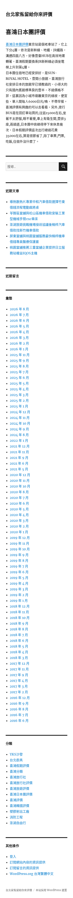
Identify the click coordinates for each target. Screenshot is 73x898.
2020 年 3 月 (19, 521)
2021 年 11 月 (19, 452)
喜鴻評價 (16, 800)
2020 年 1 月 (19, 532)
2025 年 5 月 (19, 383)
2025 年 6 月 (19, 378)
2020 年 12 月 (20, 475)
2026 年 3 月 (19, 338)
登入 (13, 857)
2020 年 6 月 (19, 503)
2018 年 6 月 (19, 641)
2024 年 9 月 (19, 429)
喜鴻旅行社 (18, 777)
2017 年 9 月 (19, 675)
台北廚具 (16, 760)
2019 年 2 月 (19, 595)
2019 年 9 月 (19, 555)
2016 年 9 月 (19, 703)
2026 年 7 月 (19, 315)
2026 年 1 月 (19, 349)
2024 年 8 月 (19, 435)
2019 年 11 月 (19, 543)
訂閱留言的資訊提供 (24, 868)
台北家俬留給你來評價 (29, 14)
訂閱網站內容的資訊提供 (27, 862)
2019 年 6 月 (19, 572)
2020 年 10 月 (20, 486)
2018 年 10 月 (20, 618)
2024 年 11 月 (20, 418)
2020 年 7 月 (19, 498)
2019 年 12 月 (20, 538)
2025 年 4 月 (19, 389)
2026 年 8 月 (19, 309)
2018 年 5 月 (19, 646)
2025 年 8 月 (19, 366)
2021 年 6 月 (19, 463)
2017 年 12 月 (19, 663)
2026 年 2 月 (19, 343)
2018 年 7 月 (19, 635)
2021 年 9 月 (19, 458)
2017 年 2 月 (19, 692)
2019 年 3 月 (19, 589)
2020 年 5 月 (19, 509)
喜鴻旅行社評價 (21, 783)
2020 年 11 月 (20, 480)
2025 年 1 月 (19, 406)
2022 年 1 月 (19, 440)
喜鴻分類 (16, 771)
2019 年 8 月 (19, 561)
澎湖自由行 (18, 823)
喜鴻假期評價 (19, 766)
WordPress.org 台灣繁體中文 (32, 874)
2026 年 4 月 (19, 332)
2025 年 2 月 (19, 400)
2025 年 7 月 (19, 372)
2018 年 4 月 (19, 652)
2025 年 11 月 (20, 355)
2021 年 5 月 (19, 469)
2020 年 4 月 (19, 515)
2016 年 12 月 (20, 698)
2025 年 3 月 (19, 395)
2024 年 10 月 (20, 423)
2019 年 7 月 (19, 566)
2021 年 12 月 (20, 446)
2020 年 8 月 (19, 492)
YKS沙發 (16, 754)
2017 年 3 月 (19, 686)
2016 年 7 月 (19, 715)
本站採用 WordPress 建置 (51, 890)
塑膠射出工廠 (19, 811)
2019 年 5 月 (19, 578)
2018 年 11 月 (19, 612)
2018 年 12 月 (20, 606)
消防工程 (16, 817)
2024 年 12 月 (20, 412)
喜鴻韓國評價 (19, 806)
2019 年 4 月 (19, 583)
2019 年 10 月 (20, 549)
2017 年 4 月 (19, 681)
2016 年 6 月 (19, 721)
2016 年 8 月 (19, 709)
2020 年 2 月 (19, 526)
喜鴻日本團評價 (17, 44)
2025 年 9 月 (19, 360)
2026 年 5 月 (19, 326)
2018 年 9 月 (19, 623)
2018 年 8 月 (19, 629)
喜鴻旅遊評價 (19, 789)
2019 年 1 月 (19, 601)
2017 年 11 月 (19, 669)
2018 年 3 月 (19, 658)
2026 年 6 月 (19, 320)
